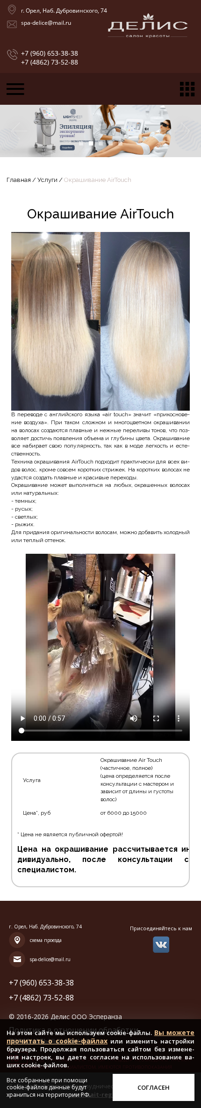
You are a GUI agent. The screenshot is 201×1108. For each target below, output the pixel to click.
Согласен (153, 1087)
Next (182, 131)
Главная (19, 179)
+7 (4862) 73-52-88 (49, 62)
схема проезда (46, 940)
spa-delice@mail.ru (46, 23)
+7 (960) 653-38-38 (49, 53)
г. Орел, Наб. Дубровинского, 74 (64, 10)
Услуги (47, 179)
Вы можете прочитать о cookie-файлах (100, 1036)
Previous (18, 131)
